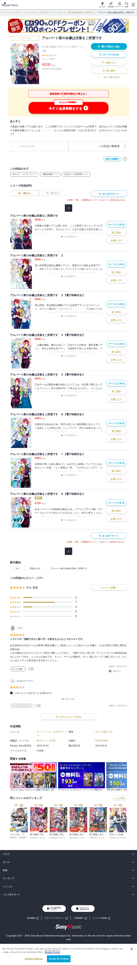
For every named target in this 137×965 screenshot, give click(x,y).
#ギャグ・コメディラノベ (24, 174)
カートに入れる (111, 54)
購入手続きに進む (111, 46)
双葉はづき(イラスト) (60, 47)
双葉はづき (35, 568)
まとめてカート (111, 193)
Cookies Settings (34, 958)
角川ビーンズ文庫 (46, 740)
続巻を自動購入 (112, 159)
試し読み (111, 70)
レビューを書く (49, 59)
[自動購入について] (125, 159)
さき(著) (45, 47)
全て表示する (70, 236)
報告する (117, 671)
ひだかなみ (121, 838)
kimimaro (34, 838)
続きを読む (70, 699)
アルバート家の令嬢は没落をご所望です (76, 12)
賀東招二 (14, 838)
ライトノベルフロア (11, 12)
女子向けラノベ (47, 12)
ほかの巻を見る (111, 77)
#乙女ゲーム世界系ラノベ (76, 174)
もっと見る (120, 798)
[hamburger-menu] (133, 5)
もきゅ (42, 838)
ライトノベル (30, 12)
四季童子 (23, 838)
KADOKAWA (101, 740)
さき (17, 568)
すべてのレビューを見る (68, 717)
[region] (68, 954)
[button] (101, 918)
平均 (28, 587)
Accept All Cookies (59, 958)
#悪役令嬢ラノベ (50, 174)
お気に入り (111, 62)
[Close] (131, 949)
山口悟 (112, 838)
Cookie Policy (52, 952)
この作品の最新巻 (109, 146)
